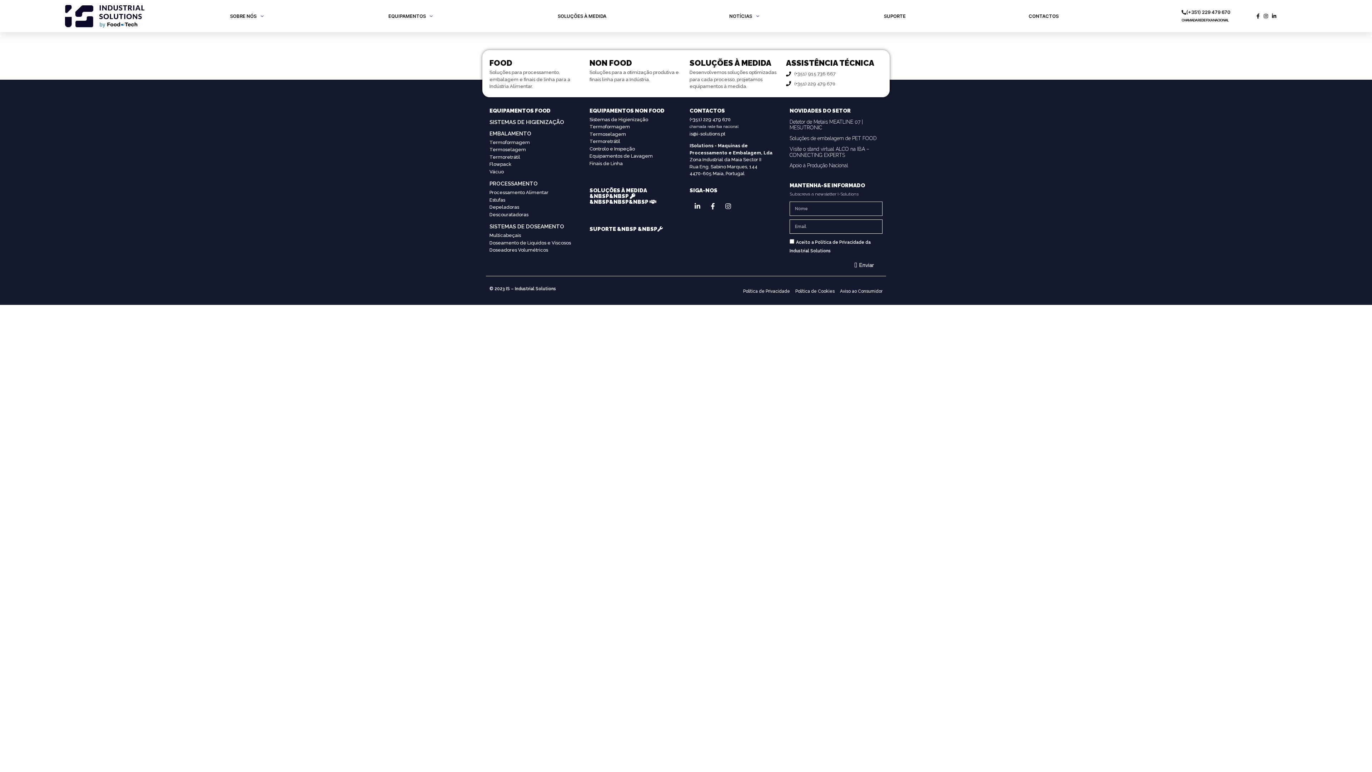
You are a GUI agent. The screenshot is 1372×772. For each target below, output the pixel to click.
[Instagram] (728, 206)
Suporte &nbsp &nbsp (623, 229)
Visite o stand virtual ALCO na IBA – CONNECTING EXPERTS (829, 152)
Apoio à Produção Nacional (819, 165)
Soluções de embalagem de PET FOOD (833, 138)
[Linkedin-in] (697, 206)
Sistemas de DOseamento (526, 226)
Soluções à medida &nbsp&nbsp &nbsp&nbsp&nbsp (620, 196)
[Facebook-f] (712, 206)
